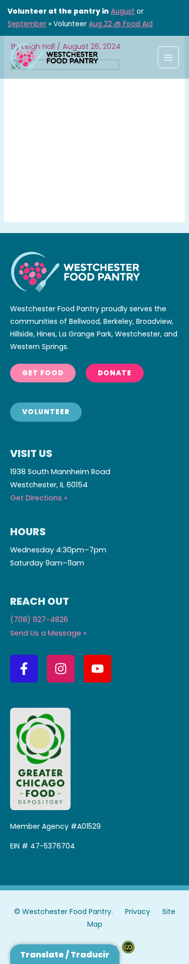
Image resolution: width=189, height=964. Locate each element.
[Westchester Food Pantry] (54, 57)
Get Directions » (39, 498)
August (123, 11)
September (27, 24)
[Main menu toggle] (168, 57)
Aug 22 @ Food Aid (121, 24)
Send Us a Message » (48, 633)
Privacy (137, 911)
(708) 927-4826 (39, 619)
